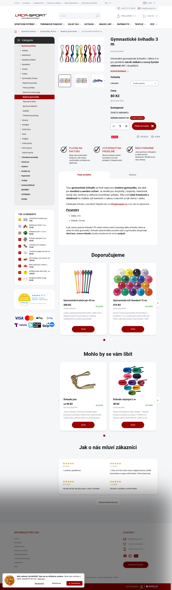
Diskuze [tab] (132, 175)
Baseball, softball (28, 60)
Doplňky (26, 111)
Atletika (25, 51)
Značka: (117, 51)
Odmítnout (56, 583)
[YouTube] (136, 555)
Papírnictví (25, 176)
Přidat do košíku (142, 126)
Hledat (97, 16)
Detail (83, 329)
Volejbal (25, 139)
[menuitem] (26, 24)
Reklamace (18, 562)
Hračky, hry (25, 171)
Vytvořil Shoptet (132, 586)
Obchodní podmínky (89, 3)
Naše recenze (91, 577)
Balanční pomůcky (30, 83)
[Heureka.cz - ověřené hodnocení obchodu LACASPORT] (34, 299)
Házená (25, 120)
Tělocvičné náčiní (29, 102)
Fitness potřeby (29, 88)
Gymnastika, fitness (30, 78)
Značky (24, 199)
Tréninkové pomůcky (31, 116)
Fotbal (24, 74)
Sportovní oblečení (30, 106)
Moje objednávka (71, 3)
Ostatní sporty (27, 153)
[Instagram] (130, 555)
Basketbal (26, 64)
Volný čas (25, 162)
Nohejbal (25, 125)
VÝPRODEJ (25, 194)
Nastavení (39, 583)
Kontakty (26, 3)
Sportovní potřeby (28, 46)
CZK (150, 3)
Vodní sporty (27, 143)
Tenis (24, 134)
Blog (16, 566)
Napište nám (39, 3)
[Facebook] (125, 555)
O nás (16, 3)
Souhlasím (75, 583)
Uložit (116, 137)
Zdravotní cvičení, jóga (31, 92)
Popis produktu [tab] (84, 175)
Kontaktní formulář (135, 565)
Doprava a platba (54, 3)
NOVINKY (25, 190)
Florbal (24, 69)
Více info (41, 579)
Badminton (26, 55)
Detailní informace (118, 71)
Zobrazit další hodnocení (108, 502)
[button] (104, 339)
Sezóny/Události (28, 185)
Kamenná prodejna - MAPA (107, 577)
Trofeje (24, 180)
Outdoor (24, 166)
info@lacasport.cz (119, 204)
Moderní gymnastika (31, 97)
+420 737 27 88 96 (135, 544)
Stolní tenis (26, 129)
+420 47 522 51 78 (135, 549)
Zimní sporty (27, 148)
